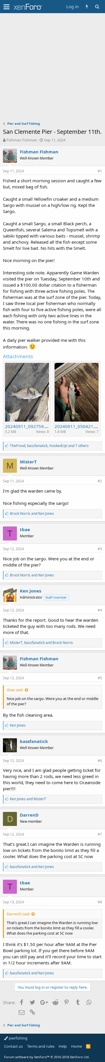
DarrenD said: (18, 914)
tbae (25, 529)
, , (49, 445)
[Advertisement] (52, 68)
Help (63, 1046)
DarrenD (29, 815)
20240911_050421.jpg (78, 426)
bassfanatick (34, 741)
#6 (100, 760)
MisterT (28, 462)
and (32, 513)
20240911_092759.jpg (28, 426)
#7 (100, 834)
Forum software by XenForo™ (47, 1057)
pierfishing (17, 1038)
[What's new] (87, 6)
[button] (6, 7)
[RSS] (88, 1046)
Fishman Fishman (21, 140)
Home (76, 1046)
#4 (100, 610)
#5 (100, 677)
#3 (100, 548)
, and (41, 642)
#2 (100, 481)
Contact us (13, 1046)
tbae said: (15, 689)
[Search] (97, 6)
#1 (100, 171)
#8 (100, 902)
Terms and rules (41, 1046)
